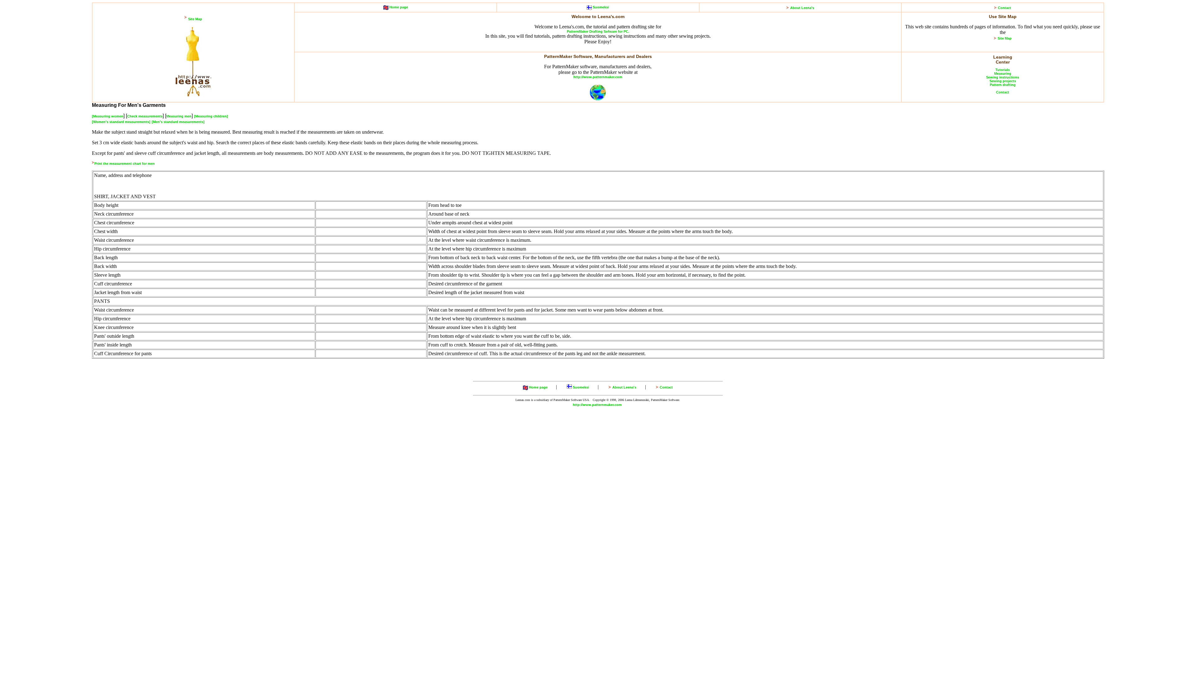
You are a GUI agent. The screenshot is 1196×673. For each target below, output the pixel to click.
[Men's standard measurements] (178, 122)
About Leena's (802, 8)
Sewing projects (1003, 81)
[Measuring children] (211, 116)
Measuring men (179, 116)
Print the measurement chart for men (124, 163)
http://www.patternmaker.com (597, 77)
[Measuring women (107, 116)
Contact (1004, 8)
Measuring (1002, 73)
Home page (398, 7)
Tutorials (1002, 70)
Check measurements (145, 116)
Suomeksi (600, 7)
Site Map (195, 19)
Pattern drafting (1003, 85)
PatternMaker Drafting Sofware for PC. (598, 31)
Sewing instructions (1002, 77)
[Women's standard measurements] (121, 122)
